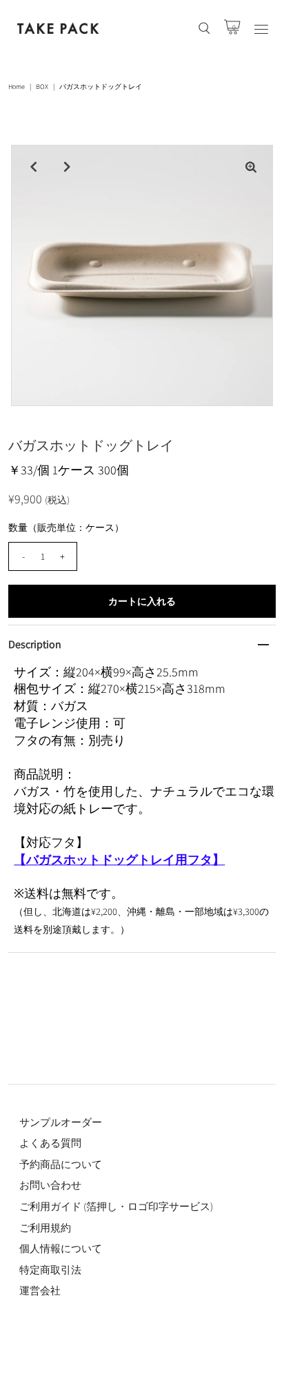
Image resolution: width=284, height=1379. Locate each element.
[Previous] (33, 167)
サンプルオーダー (60, 1122)
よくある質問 (50, 1142)
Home (16, 86)
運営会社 (40, 1290)
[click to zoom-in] (251, 167)
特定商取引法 (50, 1269)
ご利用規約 (45, 1227)
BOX (42, 86)
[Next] (67, 167)
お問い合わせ (50, 1184)
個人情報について (60, 1248)
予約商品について (60, 1164)
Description (34, 644)
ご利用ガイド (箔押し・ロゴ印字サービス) (116, 1206)
